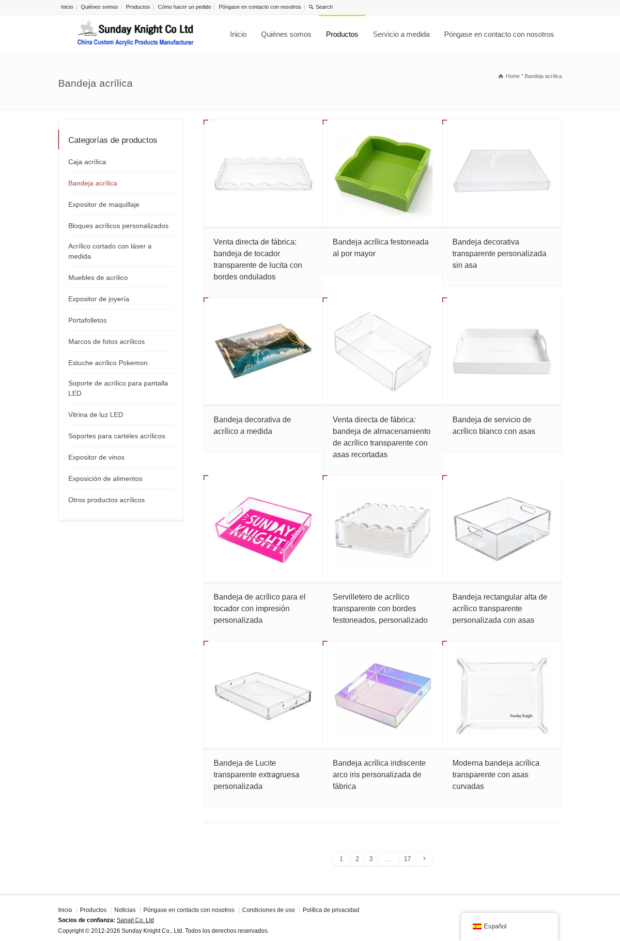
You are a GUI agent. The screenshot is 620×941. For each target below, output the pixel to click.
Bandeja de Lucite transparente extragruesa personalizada (256, 774)
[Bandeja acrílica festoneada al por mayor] (382, 173)
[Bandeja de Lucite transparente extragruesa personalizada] (263, 694)
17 (407, 859)
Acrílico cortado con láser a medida (110, 251)
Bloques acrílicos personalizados (118, 226)
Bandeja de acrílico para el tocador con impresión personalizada (260, 608)
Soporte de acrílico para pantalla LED (118, 388)
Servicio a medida (401, 34)
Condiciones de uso (268, 910)
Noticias (125, 910)
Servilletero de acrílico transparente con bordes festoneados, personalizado (380, 608)
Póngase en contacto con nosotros (260, 7)
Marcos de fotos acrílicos (106, 341)
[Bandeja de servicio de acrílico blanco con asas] (502, 351)
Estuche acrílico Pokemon (108, 363)
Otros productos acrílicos (106, 500)
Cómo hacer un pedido (184, 7)
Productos (138, 7)
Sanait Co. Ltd (135, 920)
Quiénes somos (99, 7)
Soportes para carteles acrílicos (116, 436)
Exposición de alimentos (105, 478)
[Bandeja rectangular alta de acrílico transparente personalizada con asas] (502, 528)
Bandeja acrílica (92, 183)
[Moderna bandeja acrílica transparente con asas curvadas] (502, 694)
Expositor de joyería (98, 299)
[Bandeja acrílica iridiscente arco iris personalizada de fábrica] (382, 694)
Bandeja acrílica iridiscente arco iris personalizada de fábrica (379, 774)
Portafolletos (87, 320)
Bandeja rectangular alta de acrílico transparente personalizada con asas (499, 608)
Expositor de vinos (96, 457)
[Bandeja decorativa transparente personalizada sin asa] (502, 173)
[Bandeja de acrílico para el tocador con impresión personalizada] (263, 528)
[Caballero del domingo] (135, 34)
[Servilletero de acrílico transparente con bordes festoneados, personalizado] (382, 528)
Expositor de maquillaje (104, 204)
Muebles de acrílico (98, 277)
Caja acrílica (87, 162)
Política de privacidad (331, 910)
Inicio (67, 7)
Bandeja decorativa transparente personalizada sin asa (499, 253)
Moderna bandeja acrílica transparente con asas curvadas (496, 774)
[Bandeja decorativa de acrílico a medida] (263, 351)
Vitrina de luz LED (95, 414)
